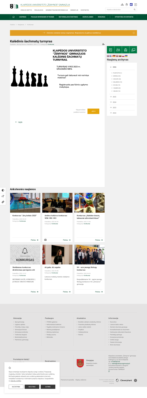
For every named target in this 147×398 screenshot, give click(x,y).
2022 (114, 113)
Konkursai (30, 24)
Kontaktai (85, 10)
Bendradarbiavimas (21, 337)
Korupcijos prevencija (117, 337)
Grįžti (20, 122)
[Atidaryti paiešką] (134, 9)
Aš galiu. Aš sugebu (52, 267)
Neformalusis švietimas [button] (68, 17)
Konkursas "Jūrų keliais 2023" (24, 216)
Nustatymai (16, 387)
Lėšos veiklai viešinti (84, 327)
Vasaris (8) (117, 88)
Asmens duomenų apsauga (118, 327)
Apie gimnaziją (19, 322)
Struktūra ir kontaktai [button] (124, 17)
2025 (114, 97)
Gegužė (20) (117, 79)
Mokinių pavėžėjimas (53, 329)
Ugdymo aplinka (20, 324)
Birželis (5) (117, 76)
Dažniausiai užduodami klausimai (120, 332)
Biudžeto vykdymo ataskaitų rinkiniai (89, 322)
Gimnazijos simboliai (21, 332)
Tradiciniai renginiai (21, 334)
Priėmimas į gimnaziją (21, 340)
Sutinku (48, 387)
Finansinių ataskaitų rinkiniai (87, 324)
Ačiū (93, 111)
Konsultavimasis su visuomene (119, 329)
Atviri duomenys (115, 345)
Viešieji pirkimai (83, 332)
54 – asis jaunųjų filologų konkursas (87, 268)
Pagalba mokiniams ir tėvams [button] (42, 17)
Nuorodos (113, 322)
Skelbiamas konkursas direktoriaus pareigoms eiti (23, 268)
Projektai (81, 329)
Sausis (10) (116, 91)
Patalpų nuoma (51, 334)
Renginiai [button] (101, 17)
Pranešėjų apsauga (116, 334)
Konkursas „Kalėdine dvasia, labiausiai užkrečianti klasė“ (88, 217)
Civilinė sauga (114, 340)
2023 (114, 107)
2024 (114, 102)
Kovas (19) (116, 85)
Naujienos (21, 24)
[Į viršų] (135, 380)
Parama (80, 334)
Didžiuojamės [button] (88, 17)
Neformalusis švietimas (54, 324)
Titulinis (12, 24)
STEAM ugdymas (52, 322)
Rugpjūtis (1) (117, 73)
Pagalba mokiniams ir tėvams (56, 327)
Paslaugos (38, 10)
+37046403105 (115, 361)
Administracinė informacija (57, 10)
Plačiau (33, 240)
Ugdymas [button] (22, 17)
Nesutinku (32, 387)
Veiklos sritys (26, 10)
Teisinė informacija (116, 342)
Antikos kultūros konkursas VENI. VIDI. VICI (56, 217)
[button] (122, 4)
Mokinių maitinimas (53, 332)
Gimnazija (74, 10)
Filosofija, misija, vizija (22, 327)
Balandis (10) (117, 82)
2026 (114, 67)
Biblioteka (50, 337)
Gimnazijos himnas (21, 329)
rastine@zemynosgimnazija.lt (121, 363)
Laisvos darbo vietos (116, 324)
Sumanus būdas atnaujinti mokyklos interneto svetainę (106, 381)
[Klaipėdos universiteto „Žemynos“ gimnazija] (15, 5)
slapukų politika (16, 381)
